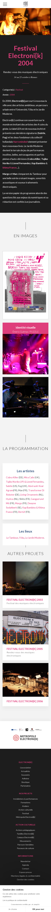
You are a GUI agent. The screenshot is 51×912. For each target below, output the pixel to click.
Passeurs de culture (25, 848)
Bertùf (21, 511)
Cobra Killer (12, 477)
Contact (25, 868)
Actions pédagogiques (25, 830)
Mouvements (25, 841)
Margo (18, 503)
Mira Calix (29, 477)
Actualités (25, 771)
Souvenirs (25, 775)
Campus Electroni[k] (25, 837)
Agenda (25, 865)
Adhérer (25, 778)
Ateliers (25, 806)
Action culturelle (25, 810)
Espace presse (25, 872)
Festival (19, 89)
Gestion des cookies (25, 879)
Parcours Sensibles (25, 844)
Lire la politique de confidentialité (15, 900)
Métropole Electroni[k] (25, 817)
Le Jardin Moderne (34, 537)
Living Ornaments (29, 494)
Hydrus (10, 499)
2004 (12, 94)
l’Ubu (21, 537)
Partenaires (25, 786)
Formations (25, 802)
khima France (10, 167)
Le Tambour (12, 537)
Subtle (9, 486)
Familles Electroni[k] (25, 834)
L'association (25, 767)
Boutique (26, 782)
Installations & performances (25, 799)
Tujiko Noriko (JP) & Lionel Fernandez (25, 481)
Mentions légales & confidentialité (25, 876)
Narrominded (20, 141)
